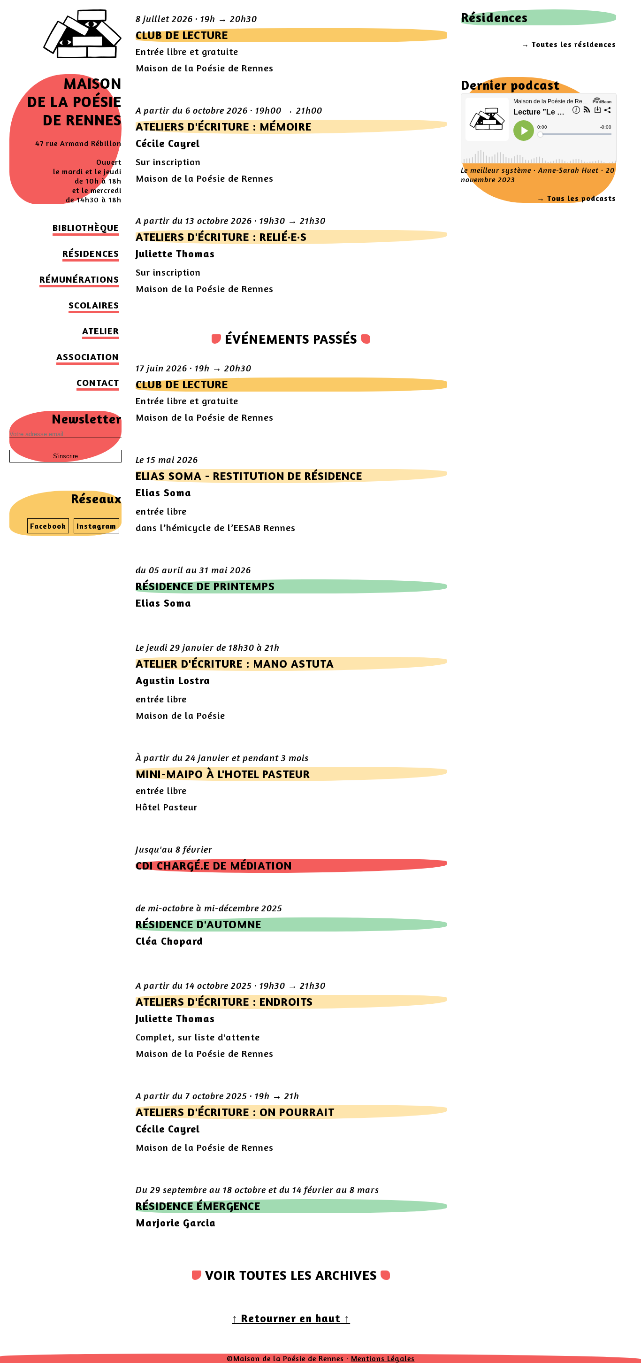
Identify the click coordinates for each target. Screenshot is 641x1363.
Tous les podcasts (581, 198)
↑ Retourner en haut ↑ (291, 1318)
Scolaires (94, 305)
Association (87, 356)
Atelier (100, 331)
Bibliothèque (86, 227)
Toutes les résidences (574, 44)
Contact (97, 382)
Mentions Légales (383, 1358)
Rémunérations (79, 279)
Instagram (96, 526)
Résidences (90, 253)
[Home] (82, 69)
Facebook (48, 526)
